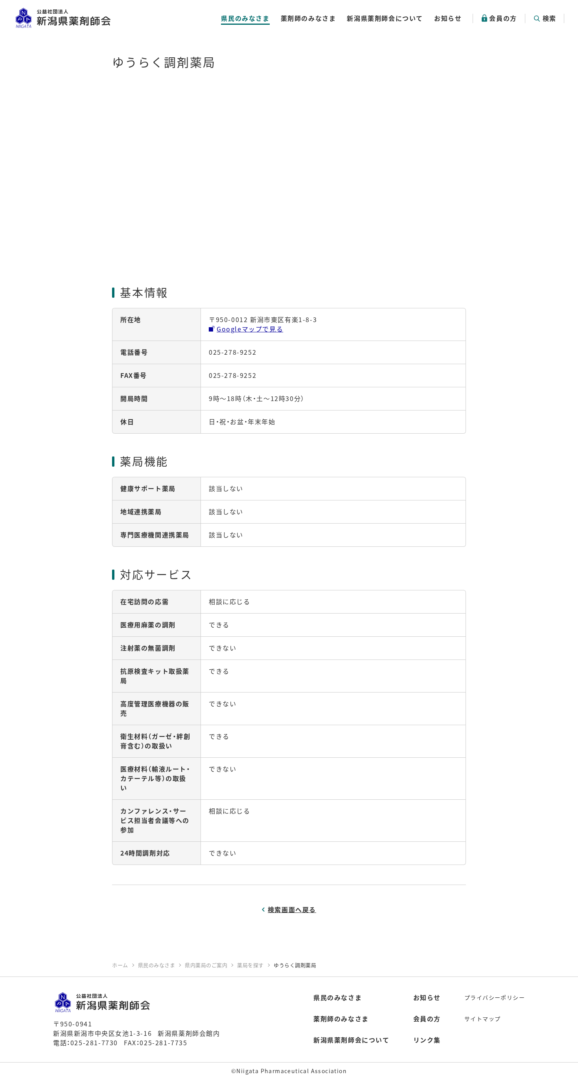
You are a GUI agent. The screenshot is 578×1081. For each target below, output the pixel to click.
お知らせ (448, 18)
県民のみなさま (245, 18)
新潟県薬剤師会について (385, 18)
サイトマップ (482, 1018)
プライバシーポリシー (494, 997)
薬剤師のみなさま (308, 18)
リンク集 (427, 1039)
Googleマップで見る (250, 328)
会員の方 (503, 18)
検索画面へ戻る (292, 909)
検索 (549, 18)
